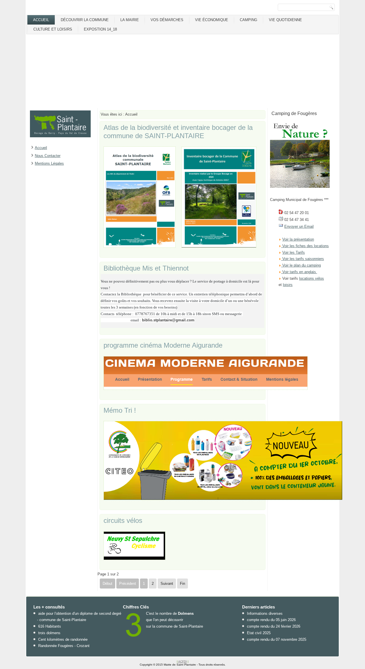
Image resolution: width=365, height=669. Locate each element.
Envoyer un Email (299, 226)
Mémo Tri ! (120, 410)
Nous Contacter (47, 156)
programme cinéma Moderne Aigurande (163, 345)
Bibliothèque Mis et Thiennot (146, 268)
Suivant (167, 583)
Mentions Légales (49, 163)
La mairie (129, 20)
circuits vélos (123, 520)
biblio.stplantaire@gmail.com (168, 320)
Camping (248, 20)
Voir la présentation (298, 239)
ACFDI (182, 661)
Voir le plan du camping (301, 265)
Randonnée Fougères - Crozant (64, 646)
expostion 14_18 (100, 29)
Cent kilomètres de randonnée (63, 639)
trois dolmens (49, 633)
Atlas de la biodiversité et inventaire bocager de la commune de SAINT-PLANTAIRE (178, 132)
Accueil (41, 20)
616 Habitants (49, 626)
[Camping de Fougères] (300, 186)
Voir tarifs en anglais (298, 272)
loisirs (288, 285)
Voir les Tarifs (293, 252)
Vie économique (211, 20)
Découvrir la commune (85, 20)
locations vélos (311, 278)
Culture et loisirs (52, 29)
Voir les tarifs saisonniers (302, 259)
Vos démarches (167, 20)
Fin (182, 583)
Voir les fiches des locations (305, 246)
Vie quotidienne (285, 20)
